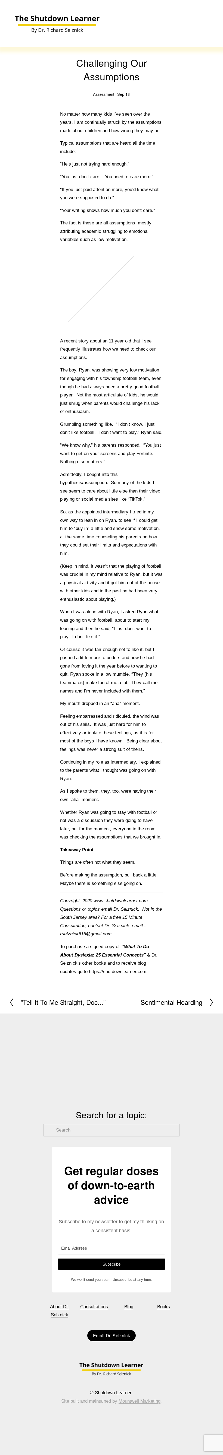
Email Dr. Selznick (111, 1335)
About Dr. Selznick (59, 1311)
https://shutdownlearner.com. (118, 971)
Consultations (94, 1306)
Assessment (103, 94)
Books (163, 1306)
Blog (128, 1306)
